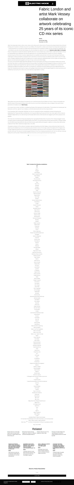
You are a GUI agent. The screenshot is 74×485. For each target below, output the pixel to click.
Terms (51, 481)
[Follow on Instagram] (54, 482)
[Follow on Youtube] (60, 482)
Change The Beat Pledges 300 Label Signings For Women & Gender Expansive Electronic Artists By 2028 (59, 447)
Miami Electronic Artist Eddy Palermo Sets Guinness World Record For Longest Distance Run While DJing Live (14, 447)
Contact (42, 481)
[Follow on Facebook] (58, 482)
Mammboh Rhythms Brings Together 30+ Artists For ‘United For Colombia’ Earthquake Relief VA (29, 446)
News (40, 38)
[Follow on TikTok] (56, 482)
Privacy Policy (47, 481)
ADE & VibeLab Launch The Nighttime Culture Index (44, 445)
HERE (39, 424)
